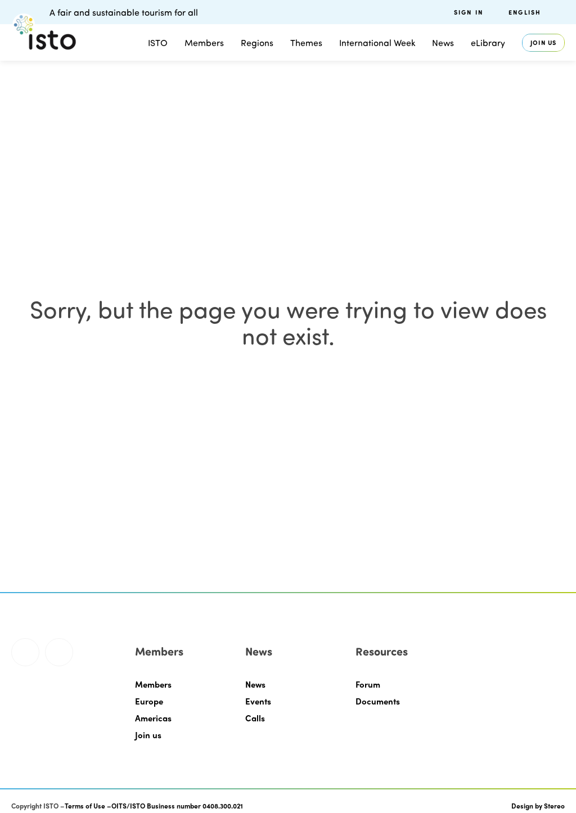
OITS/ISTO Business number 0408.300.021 (177, 806)
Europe (149, 701)
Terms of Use (85, 806)
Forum (368, 684)
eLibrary (488, 42)
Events (258, 701)
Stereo (554, 806)
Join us (543, 42)
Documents (378, 701)
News (255, 684)
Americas (153, 718)
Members (204, 42)
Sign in (468, 12)
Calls (255, 718)
